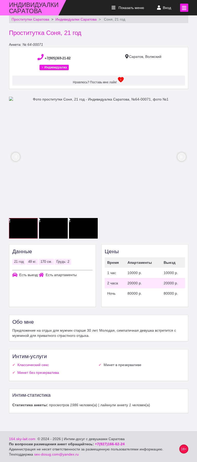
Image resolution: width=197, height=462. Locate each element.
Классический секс (33, 365)
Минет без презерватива (38, 372)
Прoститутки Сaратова (30, 19)
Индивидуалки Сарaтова (76, 19)
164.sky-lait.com (22, 439)
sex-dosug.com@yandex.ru (56, 454)
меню (131, 8)
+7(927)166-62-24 (110, 444)
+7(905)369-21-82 (58, 58)
